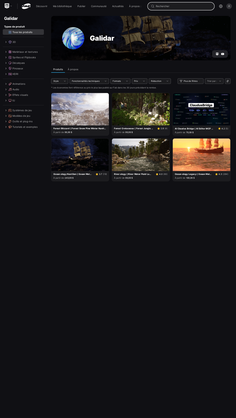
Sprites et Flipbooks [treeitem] (24, 57)
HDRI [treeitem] (15, 73)
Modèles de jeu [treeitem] (21, 115)
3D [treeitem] (14, 41)
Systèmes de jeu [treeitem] (22, 110)
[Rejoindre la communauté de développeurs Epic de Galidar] (217, 54)
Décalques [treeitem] (18, 62)
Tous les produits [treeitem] (22, 32)
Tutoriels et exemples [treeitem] (24, 126)
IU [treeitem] (13, 100)
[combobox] (183, 6)
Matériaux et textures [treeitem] (25, 51)
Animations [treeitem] (18, 83)
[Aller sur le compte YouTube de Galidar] (223, 54)
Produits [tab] (58, 69)
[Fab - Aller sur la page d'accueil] (26, 6)
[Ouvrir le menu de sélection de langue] (221, 6)
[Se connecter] (229, 6)
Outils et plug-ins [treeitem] (22, 121)
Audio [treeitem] (15, 89)
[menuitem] (41, 6)
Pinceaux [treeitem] (17, 68)
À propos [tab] (73, 69)
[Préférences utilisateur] (227, 81)
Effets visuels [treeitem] (20, 94)
